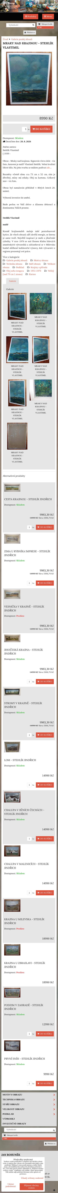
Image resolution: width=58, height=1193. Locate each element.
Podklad (20, 267)
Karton (32, 274)
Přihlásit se (30, 32)
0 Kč (40, 27)
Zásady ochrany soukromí (32, 1178)
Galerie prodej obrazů (16, 260)
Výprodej (9, 1119)
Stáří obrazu (35, 264)
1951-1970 (36, 271)
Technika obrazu (14, 264)
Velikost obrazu (13, 1109)
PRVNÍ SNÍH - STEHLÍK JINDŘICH (24, 1058)
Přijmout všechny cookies (31, 1186)
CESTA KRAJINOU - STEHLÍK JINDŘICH (28, 499)
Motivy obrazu (41, 260)
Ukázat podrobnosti (11, 1185)
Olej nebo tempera (15, 271)
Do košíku (42, 129)
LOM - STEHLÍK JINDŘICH (20, 760)
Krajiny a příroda (39, 267)
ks (29, 129)
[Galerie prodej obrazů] (29, 11)
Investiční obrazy (14, 1123)
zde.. (48, 167)
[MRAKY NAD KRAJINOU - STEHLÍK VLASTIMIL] (29, 79)
